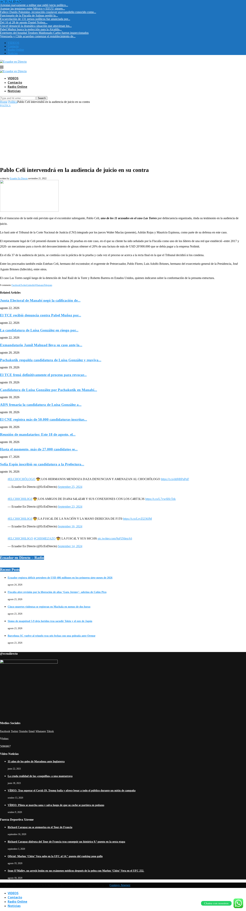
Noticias (13, 53)
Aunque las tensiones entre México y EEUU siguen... (32, 8)
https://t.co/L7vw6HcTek (160, 498)
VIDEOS (13, 42)
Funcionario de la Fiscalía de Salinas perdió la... (29, 15)
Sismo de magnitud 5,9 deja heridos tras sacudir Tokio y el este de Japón (50, 621)
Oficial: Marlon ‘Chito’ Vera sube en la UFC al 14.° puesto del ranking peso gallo (55, 856)
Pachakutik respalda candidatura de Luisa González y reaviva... (50, 360)
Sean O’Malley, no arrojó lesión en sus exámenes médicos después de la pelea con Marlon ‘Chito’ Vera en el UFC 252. (76, 870)
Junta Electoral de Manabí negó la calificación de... (40, 300)
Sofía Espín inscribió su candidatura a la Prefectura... (42, 464)
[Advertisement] (123, 136)
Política (12, 101)
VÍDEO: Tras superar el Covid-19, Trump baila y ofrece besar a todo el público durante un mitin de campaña (71, 790)
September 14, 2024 (70, 546)
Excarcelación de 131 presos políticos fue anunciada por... (35, 19)
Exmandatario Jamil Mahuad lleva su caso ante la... (41, 345)
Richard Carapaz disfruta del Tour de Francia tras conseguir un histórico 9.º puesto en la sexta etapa (66, 841)
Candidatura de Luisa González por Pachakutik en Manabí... (48, 390)
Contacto (13, 46)
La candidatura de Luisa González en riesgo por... (39, 330)
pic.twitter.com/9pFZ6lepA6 (115, 538)
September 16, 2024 (70, 526)
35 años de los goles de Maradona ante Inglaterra (36, 761)
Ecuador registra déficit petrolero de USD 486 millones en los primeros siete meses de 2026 (60, 577)
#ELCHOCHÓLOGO (21, 479)
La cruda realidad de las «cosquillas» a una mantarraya (40, 776)
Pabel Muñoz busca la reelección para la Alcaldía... (31, 29)
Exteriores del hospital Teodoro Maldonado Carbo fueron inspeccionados (44, 32)
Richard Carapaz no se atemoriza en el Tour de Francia (40, 827)
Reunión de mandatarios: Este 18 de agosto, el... (38, 434)
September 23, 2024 (70, 506)
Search (42, 98)
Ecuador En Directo (19, 178)
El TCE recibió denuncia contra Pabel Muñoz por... (40, 315)
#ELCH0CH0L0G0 (20, 498)
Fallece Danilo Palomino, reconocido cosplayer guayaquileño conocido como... (48, 12)
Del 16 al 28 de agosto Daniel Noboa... (23, 22)
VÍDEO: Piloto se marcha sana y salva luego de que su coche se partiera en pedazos (56, 805)
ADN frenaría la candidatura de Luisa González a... (40, 405)
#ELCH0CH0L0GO (20, 538)
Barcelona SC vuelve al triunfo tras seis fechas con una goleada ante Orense (51, 635)
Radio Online (16, 49)
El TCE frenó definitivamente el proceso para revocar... (43, 375)
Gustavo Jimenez (120, 885)
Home (3, 101)
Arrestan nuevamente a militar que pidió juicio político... (34, 5)
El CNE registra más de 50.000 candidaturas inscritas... (43, 419)
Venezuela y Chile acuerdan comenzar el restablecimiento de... (38, 36)
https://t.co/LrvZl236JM (137, 518)
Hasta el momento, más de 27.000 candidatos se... (39, 449)
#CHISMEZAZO (45, 538)
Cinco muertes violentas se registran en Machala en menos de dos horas (49, 606)
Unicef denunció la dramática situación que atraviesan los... (36, 25)
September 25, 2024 (70, 486)
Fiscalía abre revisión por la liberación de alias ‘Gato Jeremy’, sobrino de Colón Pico (57, 592)
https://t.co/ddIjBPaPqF (175, 479)
